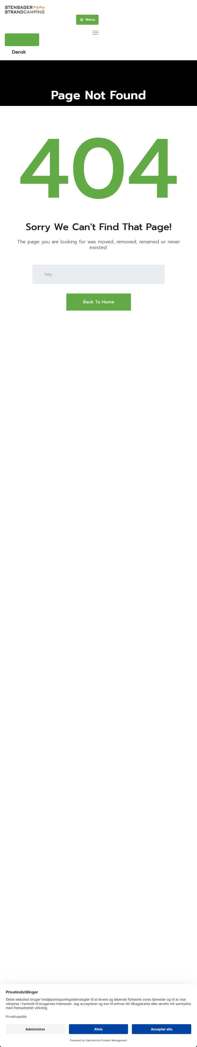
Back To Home (98, 302)
